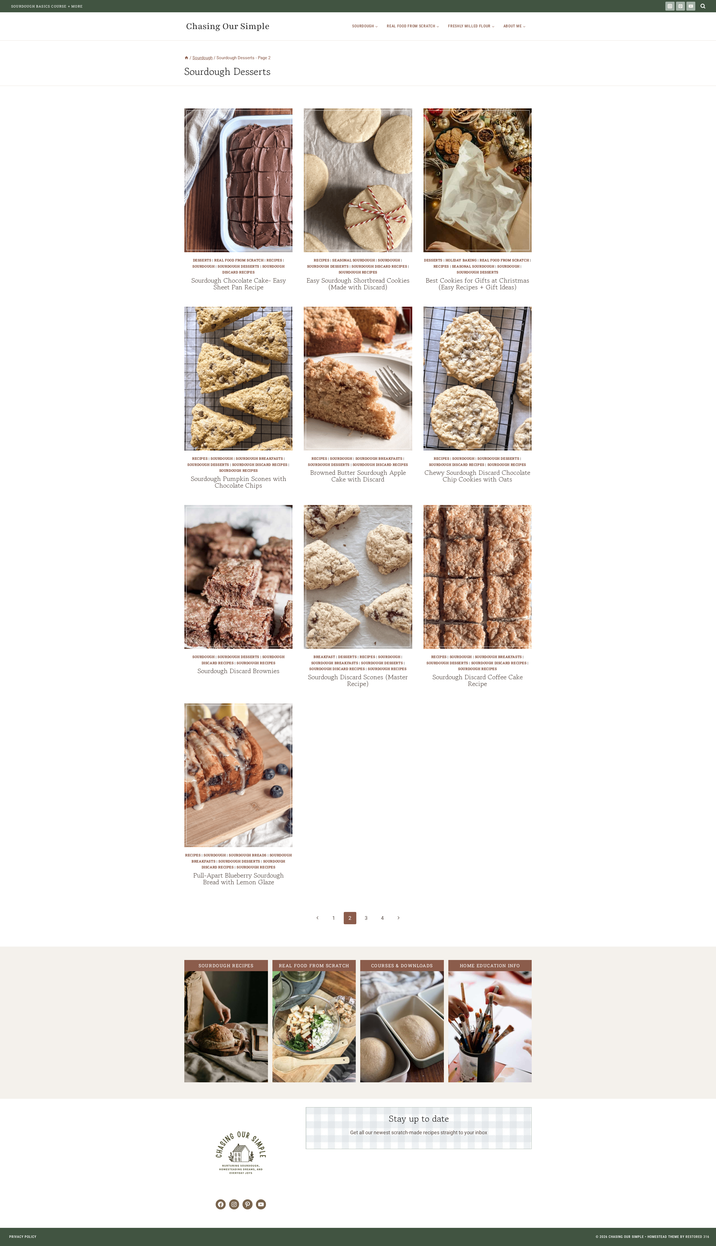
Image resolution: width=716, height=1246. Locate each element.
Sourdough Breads (248, 855)
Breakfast (324, 656)
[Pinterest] (680, 6)
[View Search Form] (703, 6)
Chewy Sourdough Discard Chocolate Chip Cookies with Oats (477, 476)
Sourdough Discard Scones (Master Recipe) (358, 680)
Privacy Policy (22, 1237)
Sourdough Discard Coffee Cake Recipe (477, 680)
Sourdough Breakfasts (259, 458)
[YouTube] (690, 6)
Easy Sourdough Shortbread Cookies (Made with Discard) (358, 283)
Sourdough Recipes (358, 272)
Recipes (274, 260)
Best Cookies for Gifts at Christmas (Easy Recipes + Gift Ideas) (477, 283)
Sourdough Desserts (238, 266)
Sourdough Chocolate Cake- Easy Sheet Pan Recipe (238, 283)
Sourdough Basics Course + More (47, 6)
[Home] (186, 57)
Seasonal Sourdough (353, 260)
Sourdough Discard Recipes (379, 266)
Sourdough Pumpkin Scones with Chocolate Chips (238, 482)
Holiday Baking (461, 260)
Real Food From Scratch (238, 260)
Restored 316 (697, 1237)
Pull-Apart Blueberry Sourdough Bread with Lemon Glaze (238, 878)
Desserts (202, 260)
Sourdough (203, 266)
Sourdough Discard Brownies (238, 671)
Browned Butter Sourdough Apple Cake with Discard (358, 476)
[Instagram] (669, 6)
